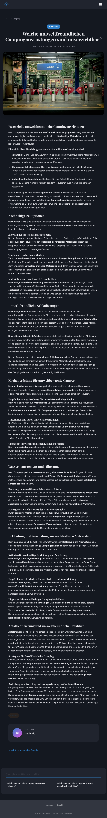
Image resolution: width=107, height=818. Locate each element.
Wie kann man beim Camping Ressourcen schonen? (26, 784)
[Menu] (100, 4)
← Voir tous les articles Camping (23, 750)
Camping (16, 19)
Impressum (48, 805)
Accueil (7, 19)
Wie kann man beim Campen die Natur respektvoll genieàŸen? (75, 784)
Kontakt (60, 805)
